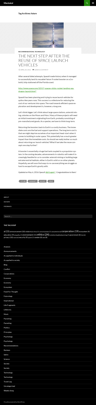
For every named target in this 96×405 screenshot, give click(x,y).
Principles (8, 332)
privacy (8, 237)
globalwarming (63, 235)
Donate (7, 202)
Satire (6, 355)
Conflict (7, 269)
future (23, 181)
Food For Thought (11, 292)
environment (29, 235)
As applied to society (12, 260)
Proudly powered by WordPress (14, 402)
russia (16, 237)
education (9, 235)
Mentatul (8, 3)
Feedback (8, 206)
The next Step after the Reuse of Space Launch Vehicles (44, 60)
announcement (17, 231)
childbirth (29, 231)
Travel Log (8, 382)
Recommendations (26, 52)
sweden (38, 237)
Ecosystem (8, 287)
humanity (33, 181)
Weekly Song (9, 391)
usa (44, 237)
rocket (43, 181)
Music (6, 314)
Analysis (7, 247)
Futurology (8, 296)
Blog (5, 265)
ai (7, 231)
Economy (7, 278)
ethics (43, 234)
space (51, 181)
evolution (53, 235)
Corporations (9, 274)
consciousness (45, 231)
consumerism (56, 231)
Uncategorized (9, 386)
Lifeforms (7, 310)
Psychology (8, 337)
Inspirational (9, 301)
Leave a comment (41, 70)
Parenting (7, 319)
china (36, 231)
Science (7, 359)
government (75, 235)
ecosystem (84, 232)
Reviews (7, 350)
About (6, 197)
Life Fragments (9, 305)
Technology (40, 52)
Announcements (10, 251)
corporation (70, 231)
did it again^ (51, 172)
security (23, 237)
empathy (18, 235)
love (83, 235)
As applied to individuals (13, 256)
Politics (7, 328)
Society (6, 364)
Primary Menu (93, 3)
